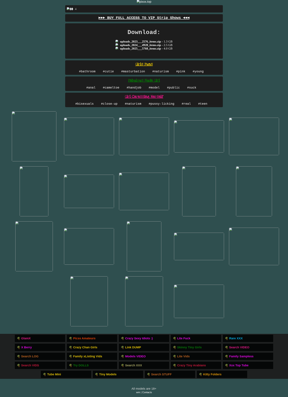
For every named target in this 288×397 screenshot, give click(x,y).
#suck (191, 87)
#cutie (108, 71)
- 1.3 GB (146, 41)
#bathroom (87, 71)
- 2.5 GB (146, 45)
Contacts (147, 392)
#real (186, 104)
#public (173, 87)
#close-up (109, 104)
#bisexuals (84, 104)
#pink (180, 71)
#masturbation (133, 71)
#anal (91, 87)
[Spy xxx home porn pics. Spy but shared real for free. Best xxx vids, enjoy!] (144, 1)
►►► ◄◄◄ (144, 18)
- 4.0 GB (146, 48)
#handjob (134, 87)
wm (138, 392)
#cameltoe (111, 87)
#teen (202, 104)
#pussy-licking (161, 104)
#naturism (160, 71)
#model (154, 87)
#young (198, 71)
